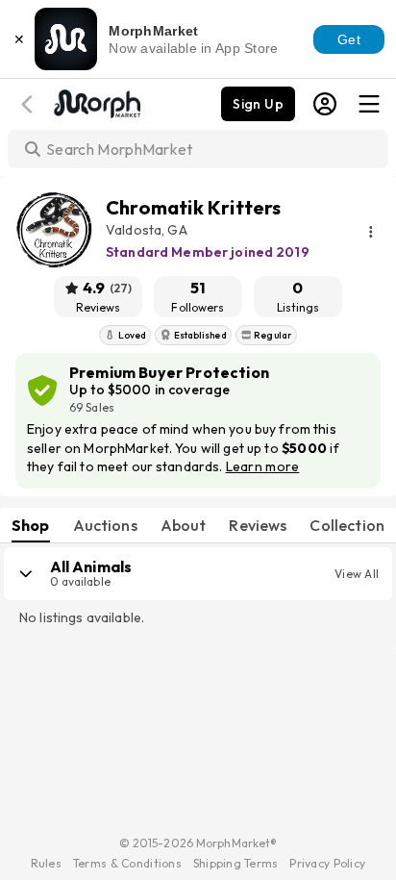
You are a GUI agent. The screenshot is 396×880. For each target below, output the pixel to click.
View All (356, 573)
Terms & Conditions (127, 863)
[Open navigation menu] (369, 104)
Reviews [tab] (257, 525)
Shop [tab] (31, 525)
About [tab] (184, 525)
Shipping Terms (235, 863)
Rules (46, 863)
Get (348, 39)
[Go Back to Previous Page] (30, 104)
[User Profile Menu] (325, 104)
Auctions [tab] (105, 525)
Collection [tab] (346, 525)
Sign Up (258, 104)
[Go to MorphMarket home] (96, 102)
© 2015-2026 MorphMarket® (198, 843)
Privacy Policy (327, 863)
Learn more (263, 466)
